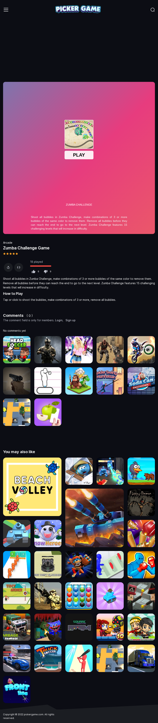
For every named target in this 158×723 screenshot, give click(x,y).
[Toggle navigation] (6, 9)
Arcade (7, 242)
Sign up (71, 320)
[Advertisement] (79, 48)
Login (58, 320)
